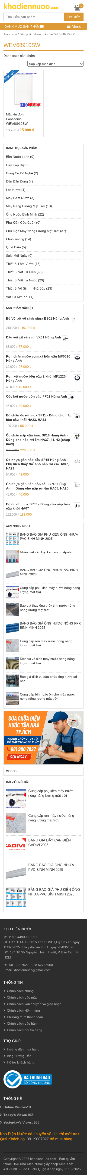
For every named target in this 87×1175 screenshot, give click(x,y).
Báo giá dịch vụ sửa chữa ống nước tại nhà (48, 679)
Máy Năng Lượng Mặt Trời (25, 206)
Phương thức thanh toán (25, 1017)
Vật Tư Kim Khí (17, 297)
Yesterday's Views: (18, 1122)
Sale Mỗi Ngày (16, 255)
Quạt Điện (13, 247)
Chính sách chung (20, 991)
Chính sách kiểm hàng (23, 1010)
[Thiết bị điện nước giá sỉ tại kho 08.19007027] (30, 6)
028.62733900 (42, 965)
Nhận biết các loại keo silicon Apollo (46, 552)
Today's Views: (15, 1115)
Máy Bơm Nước (17, 198)
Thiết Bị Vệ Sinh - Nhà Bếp (25, 288)
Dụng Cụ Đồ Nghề (19, 173)
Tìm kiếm (74, 17)
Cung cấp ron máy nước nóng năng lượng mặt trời (46, 643)
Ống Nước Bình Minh (21, 214)
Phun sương (15, 239)
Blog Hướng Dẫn (19, 1056)
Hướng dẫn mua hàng (23, 1049)
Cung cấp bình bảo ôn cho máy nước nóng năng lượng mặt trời (47, 696)
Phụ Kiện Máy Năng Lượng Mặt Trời (32, 231)
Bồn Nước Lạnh (17, 157)
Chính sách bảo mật (22, 997)
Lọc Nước (13, 190)
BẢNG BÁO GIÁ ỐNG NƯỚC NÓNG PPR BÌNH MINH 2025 (50, 625)
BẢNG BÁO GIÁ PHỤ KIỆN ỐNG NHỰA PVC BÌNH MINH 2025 (49, 536)
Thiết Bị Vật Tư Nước (21, 280)
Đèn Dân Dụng (17, 181)
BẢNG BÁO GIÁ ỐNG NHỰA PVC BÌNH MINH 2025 (49, 572)
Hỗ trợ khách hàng (20, 1062)
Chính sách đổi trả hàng (24, 1030)
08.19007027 (19, 965)
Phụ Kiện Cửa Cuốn (20, 222)
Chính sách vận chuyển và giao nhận (34, 1004)
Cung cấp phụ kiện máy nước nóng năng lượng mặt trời (50, 590)
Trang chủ (10, 34)
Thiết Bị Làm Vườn (20, 264)
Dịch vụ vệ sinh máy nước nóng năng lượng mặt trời (47, 661)
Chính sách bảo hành (23, 1023)
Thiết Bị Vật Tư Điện (21, 272)
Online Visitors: (16, 1107)
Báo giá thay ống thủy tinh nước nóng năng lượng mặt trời (47, 607)
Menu (76, 26)
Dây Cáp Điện (16, 165)
